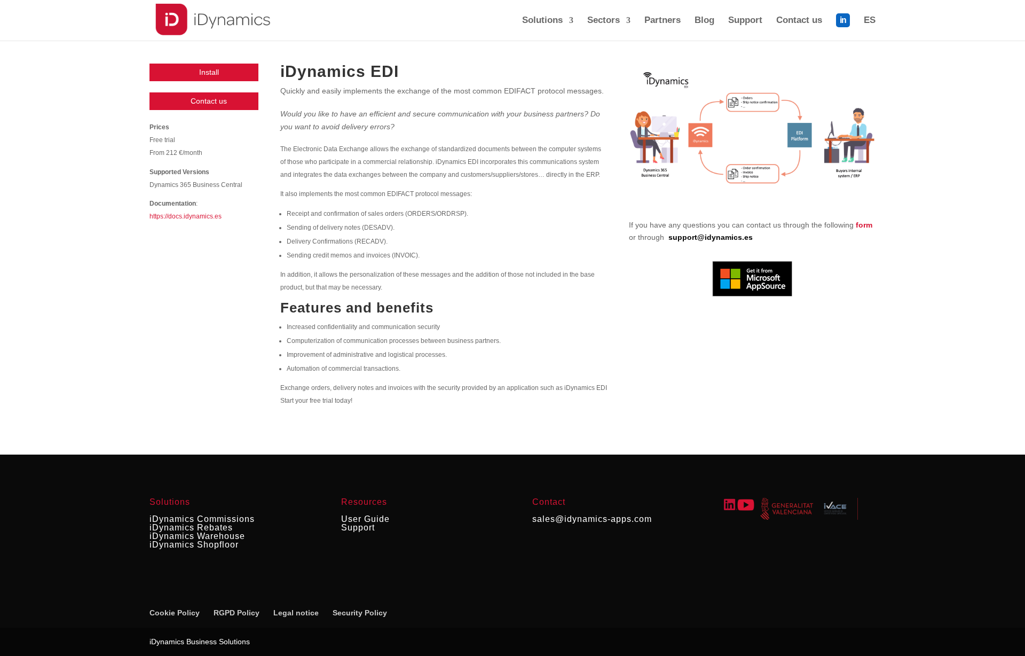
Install (209, 72)
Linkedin (843, 27)
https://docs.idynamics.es (185, 216)
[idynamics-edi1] (752, 200)
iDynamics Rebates (191, 527)
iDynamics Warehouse (197, 536)
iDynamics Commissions (202, 519)
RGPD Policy (236, 612)
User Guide (365, 519)
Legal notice (296, 612)
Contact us (799, 21)
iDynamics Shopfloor (194, 544)
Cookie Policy (174, 612)
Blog (704, 21)
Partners (662, 21)
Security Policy (360, 612)
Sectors (603, 21)
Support (745, 21)
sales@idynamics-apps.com (592, 519)
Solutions (542, 21)
